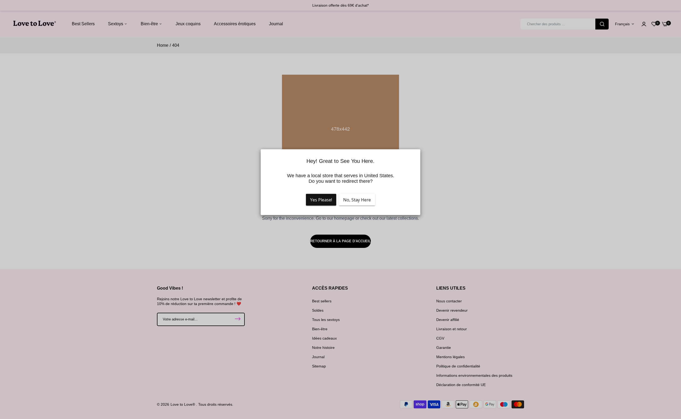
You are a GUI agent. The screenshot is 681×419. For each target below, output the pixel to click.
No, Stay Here (357, 200)
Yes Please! (321, 200)
